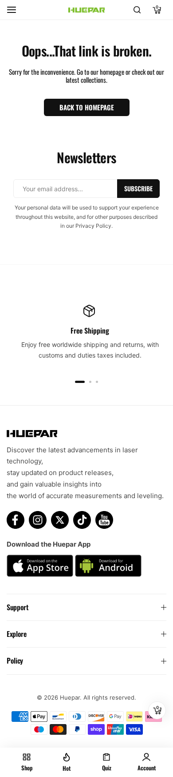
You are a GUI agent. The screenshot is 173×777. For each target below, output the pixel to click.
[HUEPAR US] (86, 9)
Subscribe (138, 188)
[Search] (137, 10)
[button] (80, 382)
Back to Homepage (86, 107)
